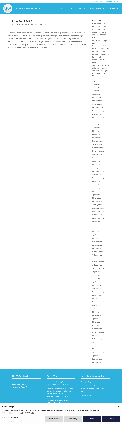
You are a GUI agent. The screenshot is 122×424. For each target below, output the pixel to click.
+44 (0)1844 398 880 (97, 1)
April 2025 (96, 134)
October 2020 (97, 265)
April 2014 (95, 356)
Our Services (69, 8)
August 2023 (96, 181)
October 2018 (97, 305)
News (92, 8)
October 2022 (97, 215)
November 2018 (98, 302)
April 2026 (96, 94)
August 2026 (97, 84)
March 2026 (96, 97)
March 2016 (96, 335)
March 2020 (96, 285)
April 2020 (96, 282)
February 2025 (97, 141)
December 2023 (98, 171)
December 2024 (98, 148)
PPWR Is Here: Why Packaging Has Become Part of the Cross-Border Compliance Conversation (100, 57)
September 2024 (98, 158)
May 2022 (95, 231)
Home (60, 8)
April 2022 (96, 235)
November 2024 (98, 151)
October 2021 (97, 255)
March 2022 (96, 238)
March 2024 (96, 164)
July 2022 (95, 225)
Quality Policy (86, 382)
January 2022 (97, 245)
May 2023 (95, 191)
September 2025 (98, 117)
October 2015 (97, 339)
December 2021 (97, 248)
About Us (82, 8)
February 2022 (97, 242)
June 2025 (96, 128)
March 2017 (96, 322)
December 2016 (98, 329)
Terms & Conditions (88, 385)
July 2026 (95, 87)
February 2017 (97, 325)
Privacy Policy (86, 395)
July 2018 (95, 309)
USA (44, 25)
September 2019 (98, 292)
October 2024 (97, 154)
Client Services (19, 25)
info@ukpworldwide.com (61, 384)
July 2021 (95, 258)
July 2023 (95, 185)
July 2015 (95, 345)
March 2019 (96, 299)
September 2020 (98, 268)
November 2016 (98, 332)
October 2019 (97, 288)
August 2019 (96, 295)
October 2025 (97, 114)
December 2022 (98, 208)
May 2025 (95, 131)
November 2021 (98, 252)
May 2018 (95, 312)
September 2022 (98, 218)
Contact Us (100, 8)
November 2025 (98, 111)
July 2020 (95, 275)
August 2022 (96, 221)
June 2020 (96, 278)
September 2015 (98, 342)
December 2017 (97, 315)
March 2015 (96, 349)
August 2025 (96, 121)
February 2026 (97, 101)
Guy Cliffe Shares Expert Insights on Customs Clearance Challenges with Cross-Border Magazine (101, 71)
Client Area (111, 8)
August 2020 (97, 272)
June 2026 (96, 91)
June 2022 (96, 228)
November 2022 (98, 211)
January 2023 (97, 205)
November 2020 (98, 262)
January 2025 (97, 144)
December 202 (97, 362)
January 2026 (97, 104)
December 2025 (98, 107)
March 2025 (96, 138)
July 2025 (95, 124)
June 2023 (96, 188)
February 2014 (97, 359)
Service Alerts (38, 25)
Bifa (82, 392)
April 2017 (95, 319)
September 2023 (98, 178)
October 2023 (97, 175)
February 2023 (97, 201)
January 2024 (97, 168)
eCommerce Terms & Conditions (92, 389)
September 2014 (98, 352)
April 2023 (96, 195)
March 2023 (96, 198)
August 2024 (96, 161)
